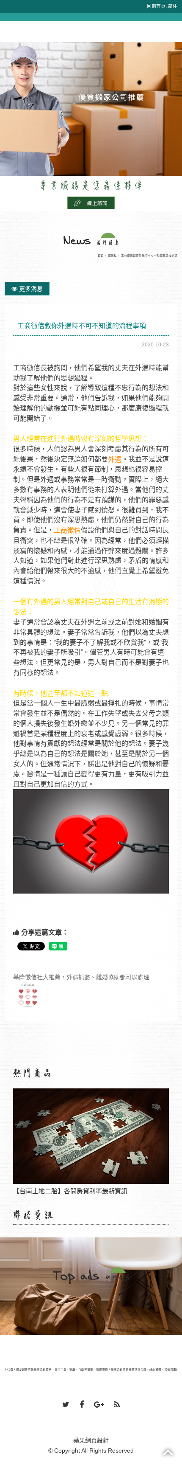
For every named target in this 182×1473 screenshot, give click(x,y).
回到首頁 (156, 5)
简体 (172, 5)
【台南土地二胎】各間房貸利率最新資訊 (91, 1137)
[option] (91, 109)
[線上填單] (91, 202)
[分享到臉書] (82, 1405)
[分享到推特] (65, 1405)
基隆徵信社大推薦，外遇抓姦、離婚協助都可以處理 (81, 977)
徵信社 (112, 255)
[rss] (117, 1405)
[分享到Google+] (99, 1405)
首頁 (101, 255)
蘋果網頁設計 (91, 1440)
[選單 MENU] (10, 26)
